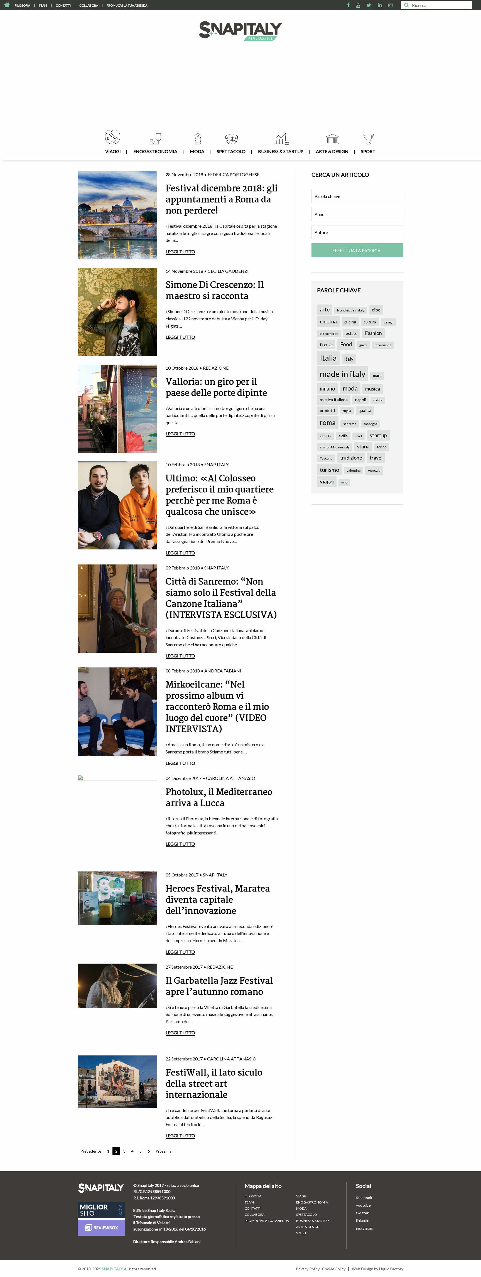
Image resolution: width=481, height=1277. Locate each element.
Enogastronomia (155, 151)
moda (350, 388)
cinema (328, 321)
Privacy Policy (308, 1268)
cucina (350, 321)
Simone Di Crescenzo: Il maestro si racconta (215, 291)
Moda (197, 151)
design (389, 322)
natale (377, 400)
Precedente (90, 1151)
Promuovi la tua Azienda (127, 5)
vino (344, 482)
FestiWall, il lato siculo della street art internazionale (214, 1084)
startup (378, 435)
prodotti (327, 410)
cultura (370, 322)
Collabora (88, 5)
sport (358, 436)
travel (376, 458)
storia (363, 447)
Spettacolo (231, 151)
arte (325, 309)
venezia (374, 470)
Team (43, 5)
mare (377, 375)
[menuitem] (23, 5)
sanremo (349, 424)
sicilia (343, 435)
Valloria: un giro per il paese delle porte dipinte (216, 388)
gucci (363, 345)
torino (381, 447)
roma (328, 422)
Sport (368, 151)
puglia (346, 410)
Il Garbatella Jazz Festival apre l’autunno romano (219, 987)
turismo (329, 469)
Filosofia (22, 5)
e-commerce (329, 333)
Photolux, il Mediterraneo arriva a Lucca (219, 798)
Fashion (373, 333)
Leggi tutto (180, 251)
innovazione (383, 345)
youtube (363, 1205)
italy (348, 359)
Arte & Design (332, 151)
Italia (328, 357)
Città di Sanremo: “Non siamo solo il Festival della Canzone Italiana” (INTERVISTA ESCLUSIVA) (221, 599)
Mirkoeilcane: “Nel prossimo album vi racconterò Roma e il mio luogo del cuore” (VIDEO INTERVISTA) (217, 707)
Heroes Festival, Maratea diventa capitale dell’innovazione (218, 900)
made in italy (342, 374)
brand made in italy (350, 310)
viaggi (327, 481)
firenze (326, 344)
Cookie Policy (333, 1268)
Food (346, 344)
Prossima (163, 1151)
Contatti (63, 5)
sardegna (370, 424)
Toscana (326, 458)
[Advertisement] (240, 88)
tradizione (351, 458)
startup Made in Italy (335, 447)
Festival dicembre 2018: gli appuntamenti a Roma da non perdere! (222, 200)
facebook (364, 1197)
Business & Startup (280, 151)
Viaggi (113, 151)
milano (327, 388)
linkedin (362, 1220)
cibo (376, 309)
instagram (364, 1228)
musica (372, 389)
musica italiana (334, 399)
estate (351, 333)
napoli (360, 399)
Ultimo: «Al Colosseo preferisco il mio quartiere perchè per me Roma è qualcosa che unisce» (220, 495)
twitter (362, 1212)
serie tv (325, 436)
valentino (353, 470)
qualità (365, 410)
